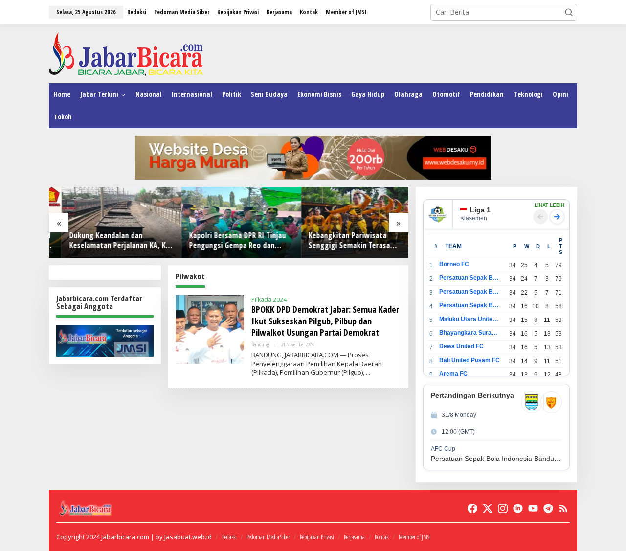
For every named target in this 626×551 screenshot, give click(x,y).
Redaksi (229, 536)
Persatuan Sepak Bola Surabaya (469, 305)
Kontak (382, 536)
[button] (568, 12)
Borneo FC (454, 264)
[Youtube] (533, 508)
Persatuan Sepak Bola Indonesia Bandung (469, 278)
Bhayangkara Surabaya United (469, 332)
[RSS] (563, 508)
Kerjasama (354, 536)
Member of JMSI (415, 536)
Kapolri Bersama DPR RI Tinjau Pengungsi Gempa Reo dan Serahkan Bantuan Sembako (224, 240)
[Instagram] (502, 508)
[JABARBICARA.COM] (126, 53)
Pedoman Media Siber (268, 536)
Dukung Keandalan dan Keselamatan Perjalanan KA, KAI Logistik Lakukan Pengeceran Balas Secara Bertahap (107, 240)
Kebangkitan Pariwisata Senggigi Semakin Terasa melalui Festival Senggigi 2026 (344, 240)
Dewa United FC (461, 346)
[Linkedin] (518, 508)
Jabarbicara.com (125, 536)
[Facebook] (472, 508)
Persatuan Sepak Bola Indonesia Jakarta (469, 291)
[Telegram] (548, 508)
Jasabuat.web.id (188, 536)
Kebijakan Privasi (317, 536)
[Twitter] (487, 508)
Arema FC (453, 373)
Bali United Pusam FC (469, 360)
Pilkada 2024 (269, 300)
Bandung (260, 344)
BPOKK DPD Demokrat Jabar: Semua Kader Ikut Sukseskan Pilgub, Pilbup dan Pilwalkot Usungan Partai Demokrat (325, 320)
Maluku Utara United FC (469, 319)
